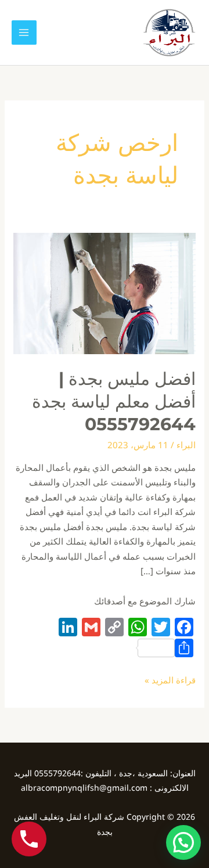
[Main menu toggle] (24, 32)
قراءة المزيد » (170, 679)
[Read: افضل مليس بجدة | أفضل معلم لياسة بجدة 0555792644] (104, 292)
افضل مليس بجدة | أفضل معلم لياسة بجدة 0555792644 (114, 401)
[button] (183, 842)
